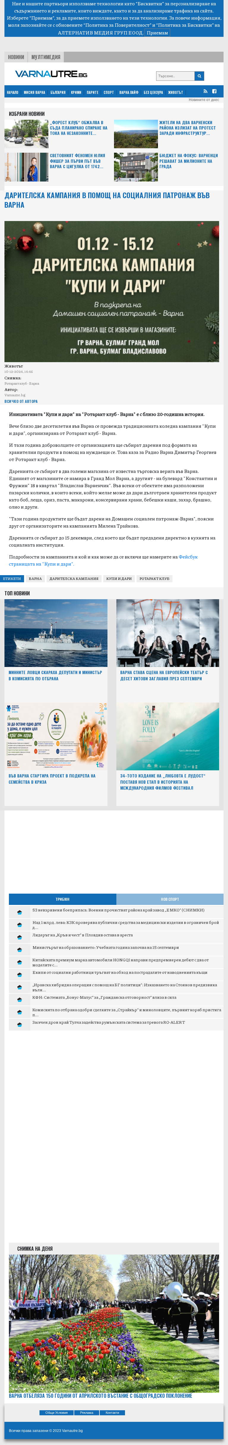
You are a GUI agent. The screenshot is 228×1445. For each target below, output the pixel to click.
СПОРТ (109, 92)
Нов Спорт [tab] (170, 899)
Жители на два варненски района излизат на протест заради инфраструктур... (187, 128)
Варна (35, 578)
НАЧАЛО (12, 92)
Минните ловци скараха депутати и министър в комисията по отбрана (55, 675)
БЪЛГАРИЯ (58, 92)
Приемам (157, 32)
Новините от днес (204, 100)
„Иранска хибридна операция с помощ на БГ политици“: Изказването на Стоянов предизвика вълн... (124, 987)
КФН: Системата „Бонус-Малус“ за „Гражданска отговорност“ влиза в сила (104, 997)
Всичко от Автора (20, 401)
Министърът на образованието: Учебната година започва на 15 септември (105, 947)
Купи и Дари (119, 578)
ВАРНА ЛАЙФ (128, 92)
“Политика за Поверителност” (117, 24)
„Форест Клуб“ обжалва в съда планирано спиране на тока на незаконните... (78, 128)
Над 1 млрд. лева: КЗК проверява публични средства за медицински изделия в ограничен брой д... (125, 924)
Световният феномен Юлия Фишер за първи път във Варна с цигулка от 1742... (77, 161)
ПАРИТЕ (92, 92)
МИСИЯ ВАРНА (34, 92)
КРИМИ (76, 92)
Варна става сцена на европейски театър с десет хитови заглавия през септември (164, 675)
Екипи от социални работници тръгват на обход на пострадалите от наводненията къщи (120, 972)
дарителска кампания (74, 578)
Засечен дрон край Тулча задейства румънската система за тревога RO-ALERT (108, 1022)
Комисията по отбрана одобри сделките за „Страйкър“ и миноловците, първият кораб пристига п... (126, 1012)
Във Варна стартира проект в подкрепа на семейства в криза (52, 778)
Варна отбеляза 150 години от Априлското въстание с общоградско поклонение (100, 1396)
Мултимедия (45, 57)
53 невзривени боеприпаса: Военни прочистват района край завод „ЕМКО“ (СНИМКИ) (118, 910)
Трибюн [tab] (62, 899)
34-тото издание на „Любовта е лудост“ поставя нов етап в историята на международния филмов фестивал (162, 781)
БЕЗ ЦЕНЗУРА (153, 92)
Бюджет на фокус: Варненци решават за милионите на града (188, 161)
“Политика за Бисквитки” (185, 24)
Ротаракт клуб (155, 578)
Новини (16, 57)
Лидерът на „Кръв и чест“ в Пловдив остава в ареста (82, 935)
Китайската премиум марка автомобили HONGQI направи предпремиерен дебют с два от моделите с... (120, 962)
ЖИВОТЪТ (175, 92)
